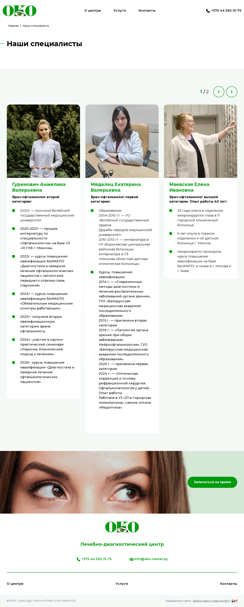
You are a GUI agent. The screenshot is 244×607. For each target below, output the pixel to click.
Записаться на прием (212, 482)
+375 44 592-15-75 (226, 11)
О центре (92, 11)
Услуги (119, 11)
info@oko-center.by (151, 559)
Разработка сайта (198, 601)
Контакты (147, 11)
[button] (218, 91)
